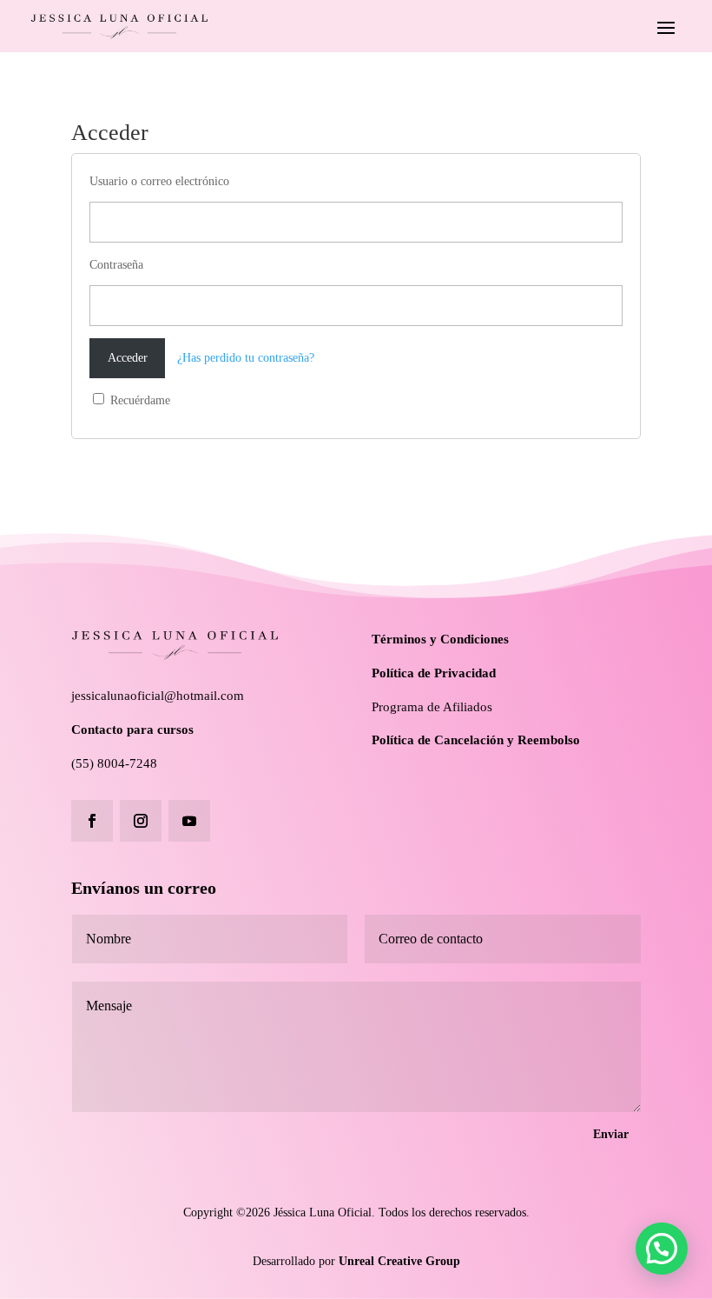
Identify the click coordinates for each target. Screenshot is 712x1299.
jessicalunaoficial (117, 696)
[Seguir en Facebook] (92, 821)
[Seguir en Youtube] (189, 821)
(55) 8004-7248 (114, 763)
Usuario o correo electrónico (159, 181)
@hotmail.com (204, 696)
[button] (662, 1248)
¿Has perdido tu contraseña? (245, 357)
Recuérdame (138, 400)
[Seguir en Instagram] (141, 821)
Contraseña (116, 264)
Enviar (611, 1134)
